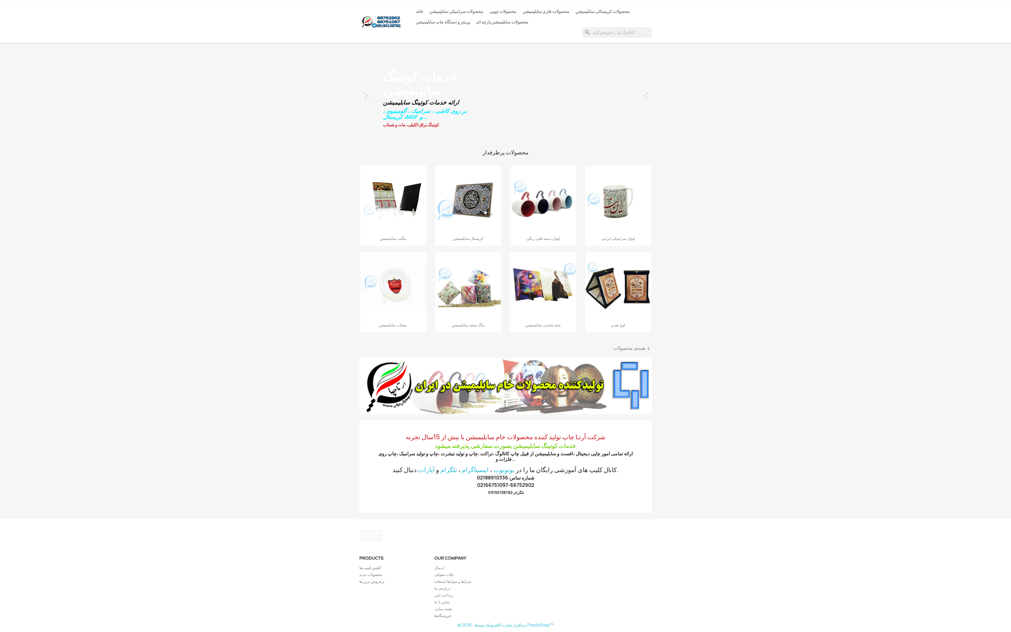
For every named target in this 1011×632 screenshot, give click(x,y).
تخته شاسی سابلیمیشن (543, 324)
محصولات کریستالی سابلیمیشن (603, 11)
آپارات (426, 469)
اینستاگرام (475, 469)
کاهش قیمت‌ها (370, 567)
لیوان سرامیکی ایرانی (618, 238)
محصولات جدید (370, 574)
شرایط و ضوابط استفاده (453, 581)
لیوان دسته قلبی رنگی (543, 238)
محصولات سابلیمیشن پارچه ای (502, 22)
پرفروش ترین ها (371, 581)
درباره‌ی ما (442, 588)
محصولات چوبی (503, 11)
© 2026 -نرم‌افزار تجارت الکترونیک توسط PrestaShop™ (505, 625)
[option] (505, 94)
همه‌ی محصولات (632, 348)
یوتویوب (503, 469)
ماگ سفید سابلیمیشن (468, 324)
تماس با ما (442, 601)
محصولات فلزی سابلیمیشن (546, 11)
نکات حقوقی (444, 574)
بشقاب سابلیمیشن (393, 324)
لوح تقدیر (618, 324)
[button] (381, 94)
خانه (419, 11)
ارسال (439, 567)
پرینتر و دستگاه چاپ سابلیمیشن (443, 22)
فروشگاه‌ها (442, 615)
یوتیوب (365, 535)
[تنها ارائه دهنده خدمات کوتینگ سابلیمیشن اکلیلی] (505, 386)
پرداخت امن (443, 595)
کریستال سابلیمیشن (468, 238)
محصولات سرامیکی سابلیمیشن (456, 11)
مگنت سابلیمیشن (393, 238)
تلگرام (448, 469)
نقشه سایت (443, 608)
